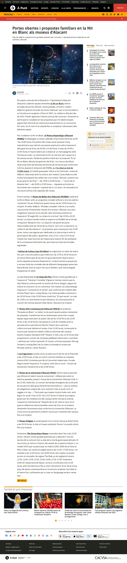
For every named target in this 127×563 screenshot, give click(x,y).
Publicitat (32, 543)
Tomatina (8, 2)
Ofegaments (24, 2)
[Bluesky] (118, 14)
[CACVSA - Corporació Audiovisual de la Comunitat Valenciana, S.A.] (108, 557)
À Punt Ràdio (66, 2)
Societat (26, 14)
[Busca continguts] (104, 8)
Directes (120, 8)
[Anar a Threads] (31, 535)
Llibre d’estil (103, 547)
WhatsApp (95, 2)
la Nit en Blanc (57, 103)
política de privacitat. (98, 147)
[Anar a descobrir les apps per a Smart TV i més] (101, 536)
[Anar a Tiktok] (19, 535)
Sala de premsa (57, 543)
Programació (80, 8)
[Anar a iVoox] (39, 535)
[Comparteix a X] (73, 93)
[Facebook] (103, 14)
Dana (33, 14)
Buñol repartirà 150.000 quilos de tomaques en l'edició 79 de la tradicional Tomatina (47, 512)
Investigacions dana (36, 2)
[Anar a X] (11, 535)
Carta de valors (80, 547)
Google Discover (86, 2)
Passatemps (75, 2)
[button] (56, 521)
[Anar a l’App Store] (79, 536)
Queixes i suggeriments (12, 547)
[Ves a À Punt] (18, 7)
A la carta (66, 8)
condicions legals (104, 145)
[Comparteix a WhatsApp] (70, 93)
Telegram (103, 2)
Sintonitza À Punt (81, 543)
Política (19, 14)
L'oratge (46, 2)
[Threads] (122, 14)
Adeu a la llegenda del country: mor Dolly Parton (16, 511)
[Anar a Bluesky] (27, 535)
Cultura (49, 14)
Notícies (34, 8)
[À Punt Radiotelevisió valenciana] (15, 557)
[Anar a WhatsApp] (35, 535)
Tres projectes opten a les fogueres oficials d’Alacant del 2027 (108, 511)
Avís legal (32, 550)
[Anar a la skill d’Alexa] (88, 536)
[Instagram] (111, 14)
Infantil (95, 8)
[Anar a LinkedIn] (47, 535)
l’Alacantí (23, 480)
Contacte (8, 543)
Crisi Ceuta (16, 2)
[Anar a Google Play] (65, 536)
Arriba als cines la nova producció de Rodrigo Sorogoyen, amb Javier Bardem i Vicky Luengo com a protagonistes (78, 513)
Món (55, 14)
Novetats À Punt (55, 2)
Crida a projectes (57, 547)
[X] (107, 14)
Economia (41, 14)
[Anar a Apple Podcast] (43, 535)
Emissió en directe (104, 543)
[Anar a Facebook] (6, 535)
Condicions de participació (13, 550)
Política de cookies (81, 550)
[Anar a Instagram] (15, 535)
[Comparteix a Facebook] (77, 93)
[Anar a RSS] (51, 535)
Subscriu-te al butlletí (35, 547)
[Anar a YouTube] (23, 535)
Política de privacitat (59, 550)
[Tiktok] (114, 14)
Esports (44, 8)
